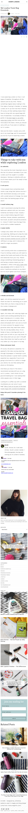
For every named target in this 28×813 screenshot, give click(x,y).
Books (2, 566)
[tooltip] (22, 37)
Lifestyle (3, 576)
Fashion (3, 570)
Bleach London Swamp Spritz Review (12, 614)
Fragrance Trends (5, 574)
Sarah (13, 13)
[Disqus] (14, 472)
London (2, 578)
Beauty (2, 564)
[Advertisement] (14, 53)
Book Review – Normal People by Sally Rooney (13, 640)
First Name (5, 706)
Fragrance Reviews (5, 572)
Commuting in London (6, 440)
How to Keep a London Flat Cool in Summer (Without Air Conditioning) (14, 748)
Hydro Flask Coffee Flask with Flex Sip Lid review (14, 772)
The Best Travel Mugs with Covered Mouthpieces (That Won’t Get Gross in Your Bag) (14, 795)
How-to (15, 440)
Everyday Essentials (4, 5)
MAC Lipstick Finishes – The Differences (13, 666)
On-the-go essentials (6, 442)
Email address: (6, 712)
